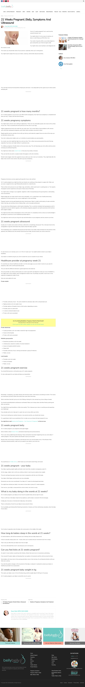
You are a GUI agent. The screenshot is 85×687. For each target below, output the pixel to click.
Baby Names (42, 11)
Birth (24, 11)
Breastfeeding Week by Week (56, 673)
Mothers (28, 11)
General (78, 11)
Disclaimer (70, 682)
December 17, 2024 (13, 27)
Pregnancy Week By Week (8, 15)
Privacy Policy (76, 682)
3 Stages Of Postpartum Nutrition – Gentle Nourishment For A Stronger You (75, 39)
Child (60, 11)
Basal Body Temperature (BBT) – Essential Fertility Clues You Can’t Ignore (75, 46)
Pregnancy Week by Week (35, 672)
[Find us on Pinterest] (8, 1)
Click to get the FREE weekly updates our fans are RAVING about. (28, 324)
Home (4, 11)
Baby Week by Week (34, 674)
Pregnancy (18, 11)
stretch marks (17, 151)
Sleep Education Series (56, 670)
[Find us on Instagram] (4, 1)
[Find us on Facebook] (2, 1)
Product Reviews (33, 666)
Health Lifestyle (71, 11)
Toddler (56, 11)
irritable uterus (13, 461)
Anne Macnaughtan (68, 64)
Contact (65, 682)
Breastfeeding (49, 11)
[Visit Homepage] (7, 6)
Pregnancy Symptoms (34, 670)
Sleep (37, 11)
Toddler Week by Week (56, 675)
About (61, 682)
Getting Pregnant (11, 11)
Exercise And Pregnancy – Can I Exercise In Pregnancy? (25, 421)
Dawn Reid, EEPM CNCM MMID (11, 26)
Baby (33, 11)
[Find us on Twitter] (6, 1)
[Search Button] (83, 1)
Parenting (64, 11)
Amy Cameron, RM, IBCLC (69, 58)
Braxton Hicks (15, 431)
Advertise (82, 682)
